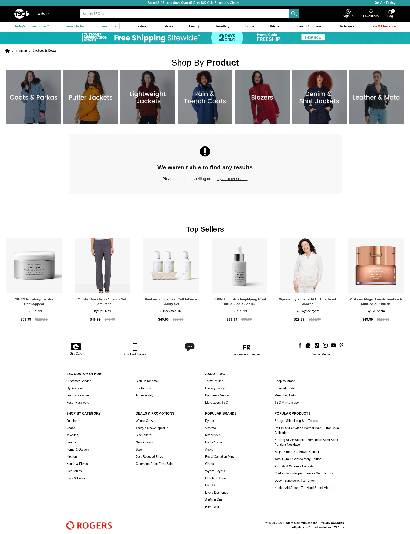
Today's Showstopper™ (31, 26)
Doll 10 (210, 485)
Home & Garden (77, 449)
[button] (44, 13)
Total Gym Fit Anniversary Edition (298, 459)
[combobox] (189, 13)
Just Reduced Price (149, 456)
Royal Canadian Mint (219, 456)
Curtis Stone (213, 442)
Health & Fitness (78, 464)
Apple (209, 449)
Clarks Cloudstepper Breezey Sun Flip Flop (304, 473)
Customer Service (78, 381)
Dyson (209, 421)
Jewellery (72, 435)
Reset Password (77, 402)
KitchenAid (212, 435)
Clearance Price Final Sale (154, 464)
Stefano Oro (213, 499)
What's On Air (145, 421)
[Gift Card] (75, 347)
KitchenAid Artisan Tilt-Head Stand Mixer (303, 488)
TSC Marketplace (287, 402)
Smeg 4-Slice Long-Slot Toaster (297, 421)
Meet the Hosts (285, 395)
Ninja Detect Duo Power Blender (297, 452)
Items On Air (74, 26)
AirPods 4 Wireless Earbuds (294, 466)
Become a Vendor (217, 395)
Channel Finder (285, 388)
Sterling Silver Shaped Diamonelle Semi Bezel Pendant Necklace (307, 442)
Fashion (21, 51)
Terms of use (214, 381)
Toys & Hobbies (77, 478)
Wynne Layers (215, 471)
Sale (139, 449)
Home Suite (213, 507)
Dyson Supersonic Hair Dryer (295, 480)
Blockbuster (144, 435)
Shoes (70, 428)
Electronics (74, 471)
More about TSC (216, 402)
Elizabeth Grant (216, 478)
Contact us (143, 388)
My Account (74, 388)
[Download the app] (135, 347)
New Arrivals (144, 442)
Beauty (71, 442)
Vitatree (210, 428)
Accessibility (144, 395)
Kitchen (71, 456)
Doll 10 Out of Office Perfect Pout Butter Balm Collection (307, 430)
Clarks (209, 464)
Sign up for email (147, 381)
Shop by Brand (285, 381)
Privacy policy (215, 388)
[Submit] (294, 13)
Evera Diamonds (216, 492)
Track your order (77, 395)
